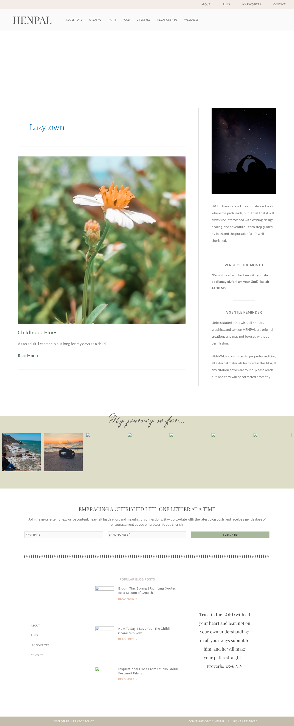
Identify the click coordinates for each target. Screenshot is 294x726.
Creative (95, 19)
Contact (279, 4)
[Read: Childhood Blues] (102, 239)
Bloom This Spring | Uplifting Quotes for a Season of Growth (147, 590)
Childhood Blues (37, 332)
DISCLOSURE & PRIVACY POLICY (73, 721)
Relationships (167, 19)
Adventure (74, 19)
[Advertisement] (147, 63)
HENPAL (32, 19)
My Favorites (251, 4)
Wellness (191, 19)
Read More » (28, 355)
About (205, 4)
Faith (112, 19)
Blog (226, 4)
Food (126, 19)
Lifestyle (143, 19)
